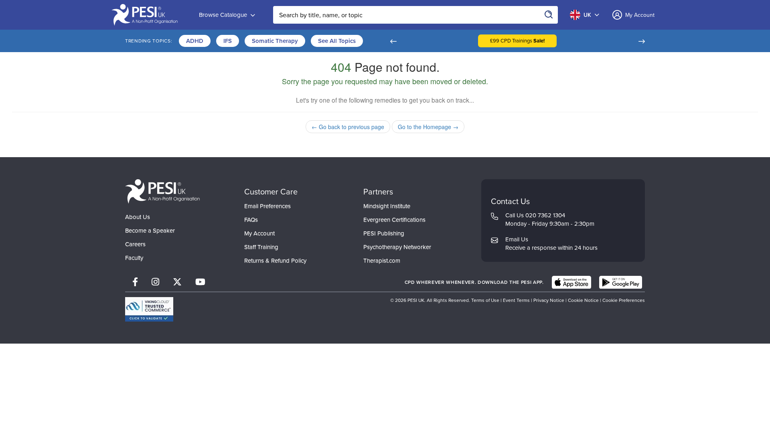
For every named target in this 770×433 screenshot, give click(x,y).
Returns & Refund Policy (275, 260)
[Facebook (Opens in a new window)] (135, 282)
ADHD (194, 40)
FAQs (251, 219)
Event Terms (516, 300)
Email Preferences (267, 206)
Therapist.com (381, 260)
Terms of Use (485, 300)
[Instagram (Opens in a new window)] (155, 282)
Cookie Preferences (623, 300)
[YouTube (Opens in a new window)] (200, 282)
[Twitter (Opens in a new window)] (177, 282)
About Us (137, 216)
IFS (227, 40)
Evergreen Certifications (394, 219)
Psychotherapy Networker (397, 247)
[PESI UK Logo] (162, 191)
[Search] (549, 15)
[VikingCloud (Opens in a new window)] (149, 309)
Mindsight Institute (386, 206)
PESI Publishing (383, 233)
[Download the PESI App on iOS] (571, 282)
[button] (393, 41)
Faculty (134, 257)
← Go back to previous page (348, 127)
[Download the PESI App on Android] (620, 282)
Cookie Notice (583, 300)
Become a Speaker (150, 230)
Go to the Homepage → (428, 127)
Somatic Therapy (275, 40)
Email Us (516, 239)
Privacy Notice (548, 300)
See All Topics (337, 40)
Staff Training (261, 247)
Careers (135, 244)
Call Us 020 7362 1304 (535, 215)
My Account (259, 233)
